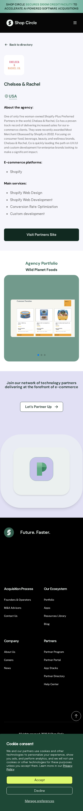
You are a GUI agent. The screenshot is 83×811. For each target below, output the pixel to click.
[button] (38, 355)
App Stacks (51, 668)
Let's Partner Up (38, 407)
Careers (8, 659)
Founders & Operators (17, 599)
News (7, 668)
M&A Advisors (12, 607)
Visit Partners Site (41, 235)
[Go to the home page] (21, 22)
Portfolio (49, 599)
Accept (39, 780)
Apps (47, 607)
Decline (39, 791)
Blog (47, 624)
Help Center (51, 684)
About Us (9, 651)
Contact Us (11, 615)
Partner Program (54, 651)
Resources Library (55, 615)
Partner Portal (52, 659)
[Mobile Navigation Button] (68, 22)
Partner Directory (54, 676)
